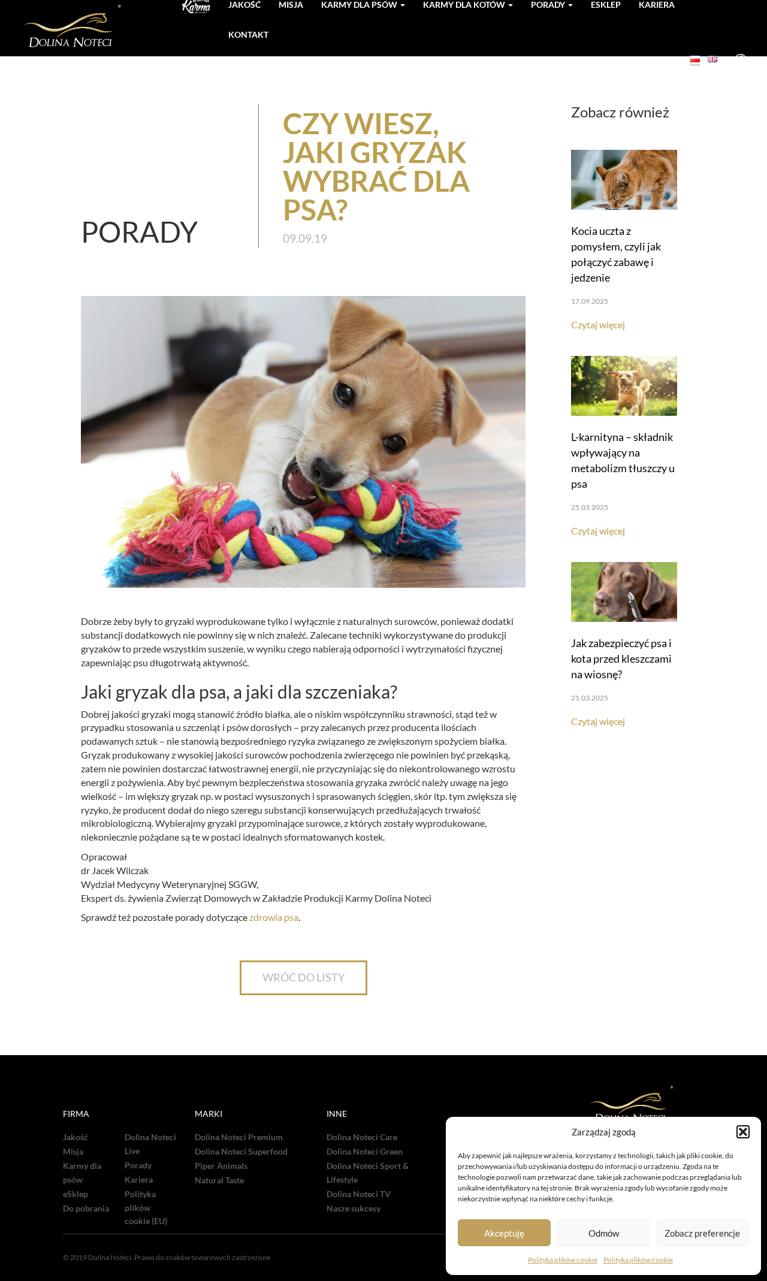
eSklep (75, 1194)
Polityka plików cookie (562, 1259)
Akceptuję (504, 1233)
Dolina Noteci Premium (239, 1137)
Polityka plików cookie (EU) (146, 1207)
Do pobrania (86, 1208)
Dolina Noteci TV (359, 1194)
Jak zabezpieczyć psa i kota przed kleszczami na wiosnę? (621, 658)
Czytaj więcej (598, 324)
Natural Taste (219, 1180)
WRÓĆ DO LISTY (303, 977)
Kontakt (248, 34)
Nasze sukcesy (354, 1208)
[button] (743, 1132)
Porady (138, 1165)
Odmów (603, 1233)
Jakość (75, 1137)
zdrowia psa (273, 917)
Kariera (139, 1180)
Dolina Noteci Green (365, 1151)
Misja (73, 1151)
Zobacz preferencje (702, 1233)
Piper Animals (221, 1166)
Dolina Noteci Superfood (241, 1151)
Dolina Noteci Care (362, 1137)
